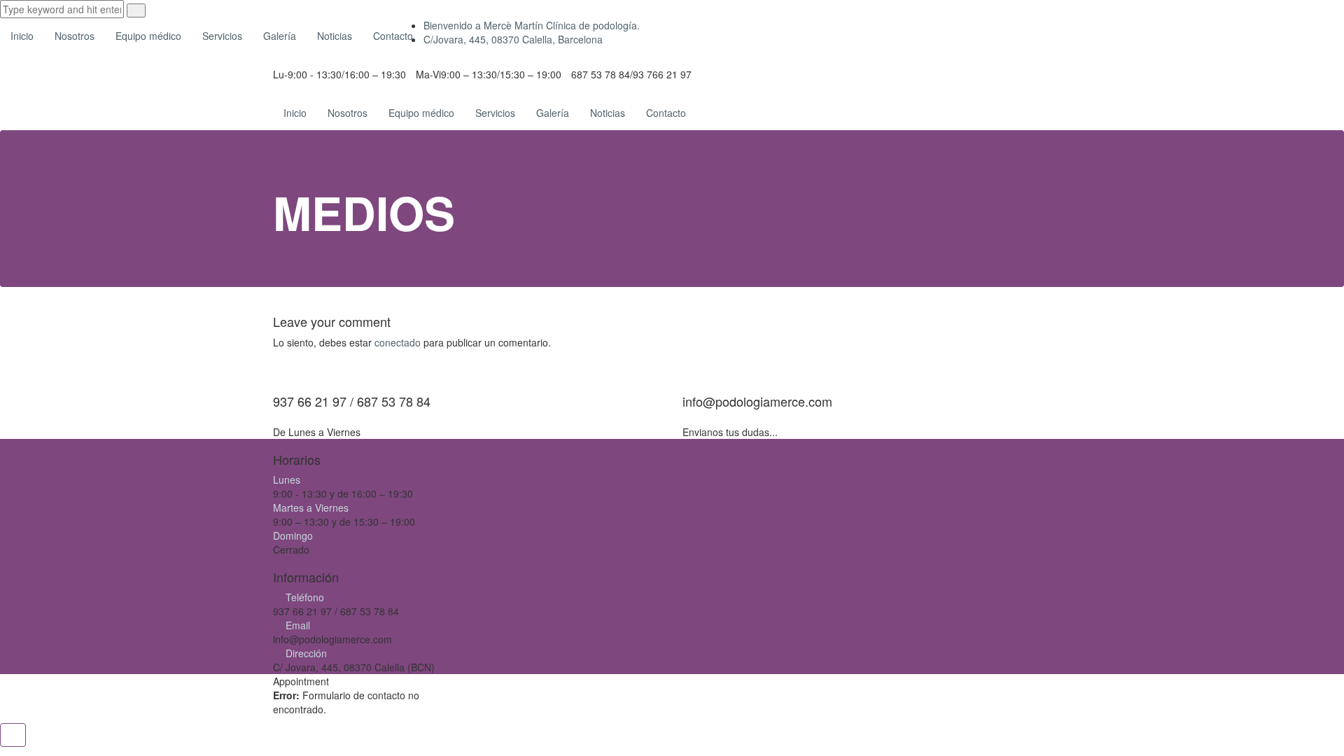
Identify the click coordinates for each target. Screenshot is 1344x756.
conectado (397, 342)
